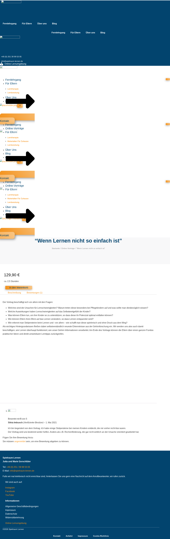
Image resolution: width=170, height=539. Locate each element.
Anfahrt (69, 536)
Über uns (42, 23)
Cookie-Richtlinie (101, 536)
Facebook (10, 491)
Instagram (10, 488)
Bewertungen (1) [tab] (34, 292)
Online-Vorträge (14, 128)
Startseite (56, 248)
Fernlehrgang (9, 23)
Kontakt (56, 536)
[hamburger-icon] (168, 79)
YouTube (9, 495)
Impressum (10, 510)
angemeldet (20, 441)
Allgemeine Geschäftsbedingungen (22, 506)
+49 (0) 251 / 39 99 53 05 (18, 467)
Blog (54, 23)
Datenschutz (11, 514)
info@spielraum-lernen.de (22, 471)
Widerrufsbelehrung (14, 517)
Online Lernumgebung (15, 523)
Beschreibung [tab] (14, 292)
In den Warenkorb (18, 287)
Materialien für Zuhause (17, 141)
